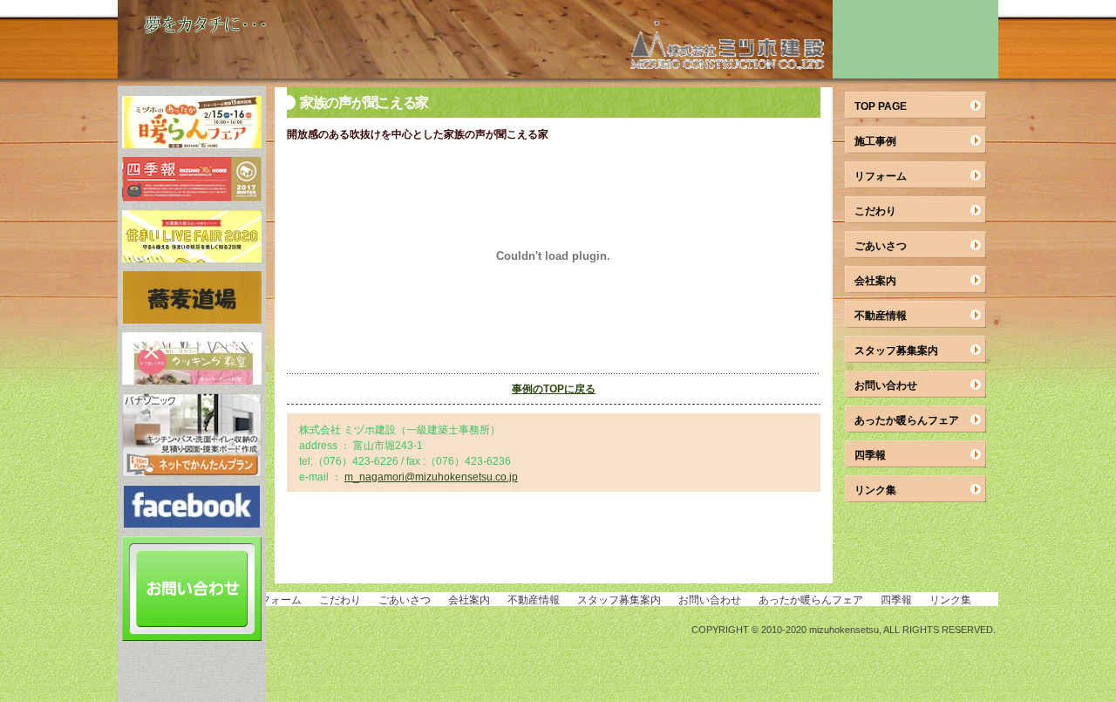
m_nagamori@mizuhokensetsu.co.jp (431, 477)
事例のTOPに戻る (553, 389)
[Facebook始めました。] (192, 522)
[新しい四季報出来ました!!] (192, 196)
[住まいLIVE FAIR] (192, 257)
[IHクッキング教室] (192, 379)
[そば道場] (192, 318)
